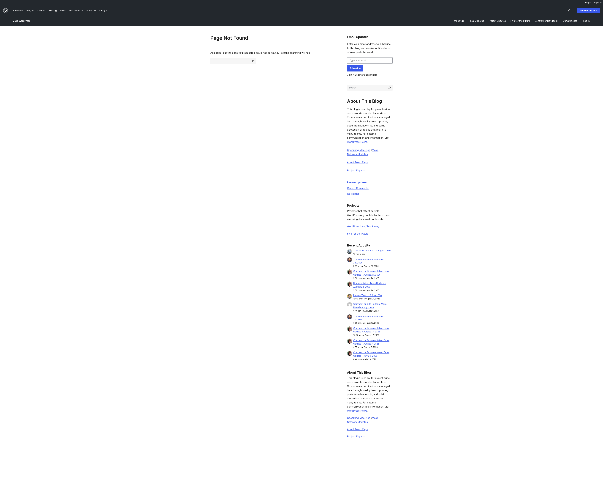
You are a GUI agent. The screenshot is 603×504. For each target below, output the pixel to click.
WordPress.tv (253, 474)
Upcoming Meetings (358, 150)
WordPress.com (486, 459)
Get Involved (368, 459)
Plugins (132, 469)
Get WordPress (588, 10)
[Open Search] (569, 10)
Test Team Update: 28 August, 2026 (372, 250)
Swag (365, 474)
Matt (481, 464)
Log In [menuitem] (588, 2)
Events (364, 464)
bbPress (483, 469)
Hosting (17, 469)
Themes (133, 464)
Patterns (133, 474)
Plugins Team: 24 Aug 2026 (367, 295)
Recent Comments (358, 188)
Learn (248, 459)
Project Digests (356, 170)
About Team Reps (357, 162)
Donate (366, 469)
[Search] (390, 88)
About (16, 459)
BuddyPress (485, 474)
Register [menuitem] (598, 2)
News (15, 464)
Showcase (134, 459)
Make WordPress (21, 20)
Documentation (253, 464)
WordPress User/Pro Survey (363, 226)
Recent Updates (357, 182)
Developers (251, 469)
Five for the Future (357, 233)
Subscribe (355, 68)
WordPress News (357, 141)
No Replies (353, 193)
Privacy (16, 474)
